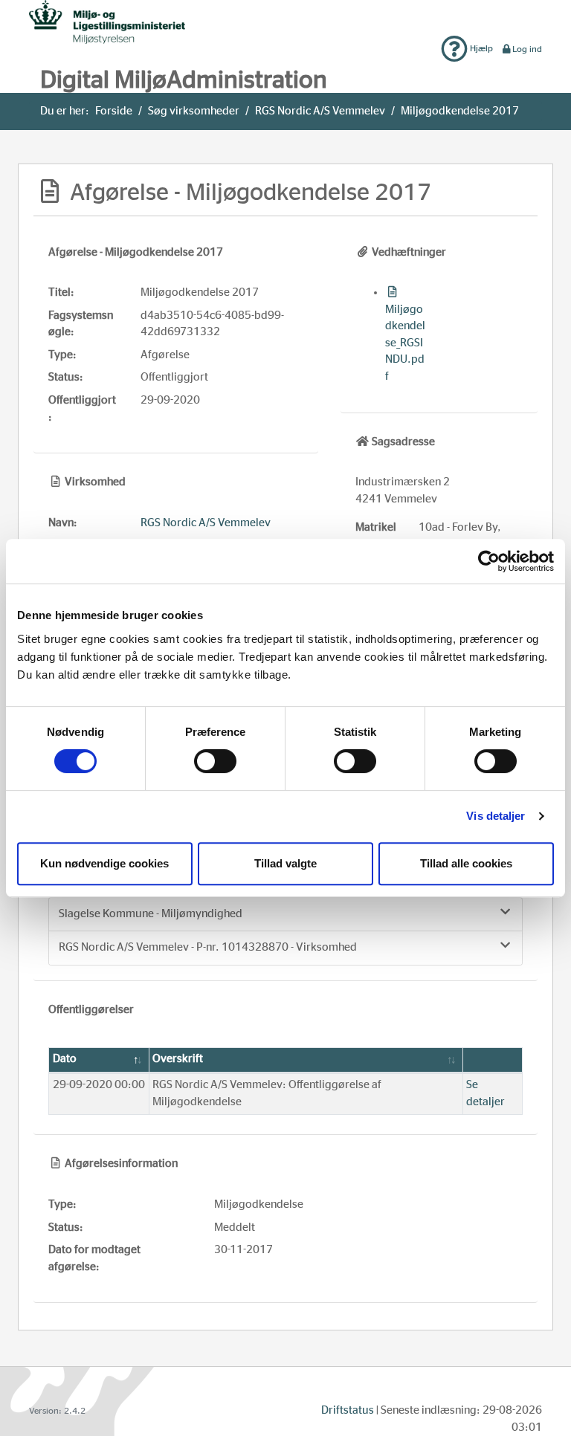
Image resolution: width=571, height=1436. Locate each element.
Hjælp (480, 48)
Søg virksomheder (193, 111)
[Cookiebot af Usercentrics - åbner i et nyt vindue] (489, 561)
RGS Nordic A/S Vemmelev (320, 111)
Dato (65, 1058)
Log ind (527, 49)
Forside (113, 111)
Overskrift (177, 1058)
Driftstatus (347, 1410)
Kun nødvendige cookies (104, 863)
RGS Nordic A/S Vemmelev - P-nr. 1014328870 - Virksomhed (208, 947)
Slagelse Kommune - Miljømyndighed (150, 913)
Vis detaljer (495, 815)
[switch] (215, 761)
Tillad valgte (285, 863)
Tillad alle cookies (466, 863)
